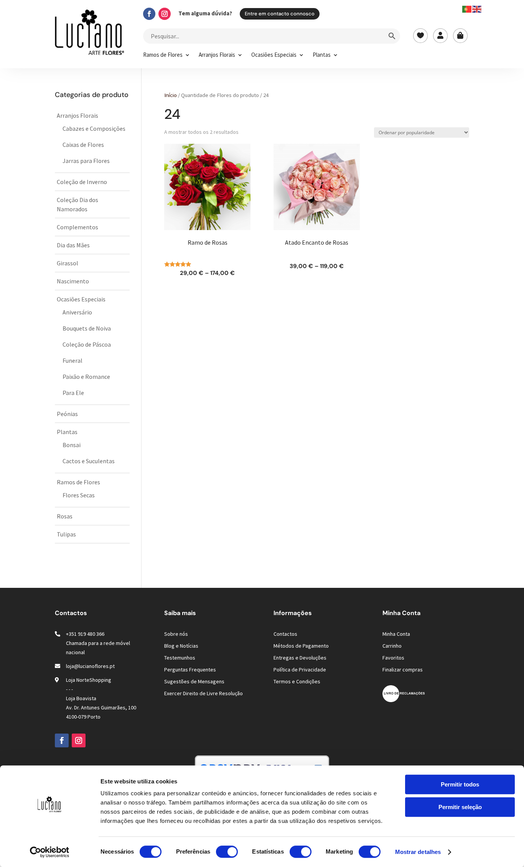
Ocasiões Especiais (274, 55)
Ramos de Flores (163, 55)
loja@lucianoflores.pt (90, 666)
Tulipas (66, 534)
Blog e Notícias (181, 645)
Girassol (67, 263)
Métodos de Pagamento (301, 645)
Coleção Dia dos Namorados (77, 204)
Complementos (77, 227)
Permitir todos (460, 784)
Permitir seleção (460, 807)
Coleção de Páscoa (87, 344)
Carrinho (392, 645)
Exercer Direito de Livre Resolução (203, 693)
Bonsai (72, 445)
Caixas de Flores (83, 144)
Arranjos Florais (217, 55)
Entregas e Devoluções (300, 657)
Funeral (72, 360)
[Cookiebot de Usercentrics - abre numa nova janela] (49, 852)
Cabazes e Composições (94, 128)
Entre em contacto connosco (280, 13)
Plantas (322, 55)
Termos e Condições (297, 681)
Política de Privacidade (300, 669)
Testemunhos (179, 657)
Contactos (285, 633)
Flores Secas (79, 495)
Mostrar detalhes (418, 852)
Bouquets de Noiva (87, 328)
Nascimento (73, 281)
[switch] (227, 852)
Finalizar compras (402, 669)
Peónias (67, 414)
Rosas (65, 516)
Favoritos (393, 657)
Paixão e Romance (86, 376)
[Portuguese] (467, 8)
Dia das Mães (73, 245)
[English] (477, 8)
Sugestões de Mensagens (194, 681)
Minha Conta (396, 633)
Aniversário (77, 312)
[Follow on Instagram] (164, 14)
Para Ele (73, 392)
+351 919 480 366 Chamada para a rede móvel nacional (98, 643)
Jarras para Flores (86, 161)
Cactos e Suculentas (89, 461)
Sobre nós (176, 633)
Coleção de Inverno (82, 182)
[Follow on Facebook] (149, 14)
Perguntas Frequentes (190, 669)
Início (170, 95)
